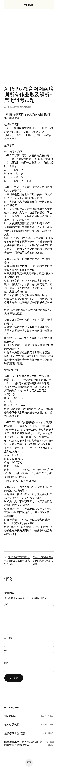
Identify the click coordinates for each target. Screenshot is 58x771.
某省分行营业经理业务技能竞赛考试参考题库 (43, 560)
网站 (6, 663)
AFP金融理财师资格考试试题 (18, 107)
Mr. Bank (29, 4)
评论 (6, 603)
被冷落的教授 (11, 724)
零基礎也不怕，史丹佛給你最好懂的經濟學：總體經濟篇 (23, 743)
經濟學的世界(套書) (15, 733)
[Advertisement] (29, 48)
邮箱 (6, 650)
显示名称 (8, 637)
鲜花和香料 (10, 715)
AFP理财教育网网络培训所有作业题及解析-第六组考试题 (17, 560)
